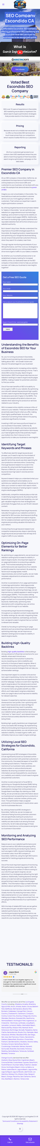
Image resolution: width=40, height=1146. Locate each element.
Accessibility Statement (28, 1121)
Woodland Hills (21, 1035)
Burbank (4, 1011)
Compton (29, 1013)
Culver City (11, 1016)
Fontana (4, 1044)
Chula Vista (28, 1039)
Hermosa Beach (7, 1020)
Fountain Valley (18, 1065)
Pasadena (28, 1030)
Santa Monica (12, 1032)
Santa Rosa (18, 1044)
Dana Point (33, 1062)
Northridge (14, 1030)
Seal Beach (9, 1079)
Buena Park (17, 1060)
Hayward (29, 1046)
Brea (10, 1060)
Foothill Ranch (6, 1065)
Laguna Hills (32, 1069)
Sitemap (20, 1123)
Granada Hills (20, 1018)
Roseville (13, 1049)
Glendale (4, 1018)
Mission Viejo (23, 1074)
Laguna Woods (18, 1072)
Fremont (4, 1042)
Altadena (18, 1004)
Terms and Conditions (10, 1121)
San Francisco (14, 1037)
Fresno (22, 1037)
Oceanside (15, 1046)
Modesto (23, 1042)
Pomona (28, 1049)
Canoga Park (21, 1011)
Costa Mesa (17, 1062)
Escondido (21, 1049)
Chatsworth (12, 1013)
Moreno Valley (33, 1042)
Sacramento (29, 1037)
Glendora (12, 1018)
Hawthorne (30, 1018)
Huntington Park (19, 1020)
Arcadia (25, 1004)
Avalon (24, 1006)
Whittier (13, 1035)
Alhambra (32, 1004)
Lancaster (5, 1025)
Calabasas (12, 1011)
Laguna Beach (22, 1069)
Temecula (22, 1051)
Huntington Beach (13, 1067)
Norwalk (21, 1030)
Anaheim (4, 1060)
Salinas (22, 1046)
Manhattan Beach (28, 1025)
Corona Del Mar (7, 1062)
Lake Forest (28, 1072)
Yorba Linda (24, 1079)
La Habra (28, 1067)
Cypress (26, 1062)
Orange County (7, 1058)
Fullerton (27, 1065)
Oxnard (11, 1044)
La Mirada (21, 1023)
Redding (4, 1051)
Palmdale (30, 1032)
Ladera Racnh (12, 1069)
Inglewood (30, 1020)
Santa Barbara (13, 1051)
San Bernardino (14, 1042)
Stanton (17, 1079)
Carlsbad (30, 1051)
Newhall (25, 1028)
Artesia (18, 1006)
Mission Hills (17, 1028)
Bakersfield (12, 1039)
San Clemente (25, 1076)
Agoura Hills (5, 1006)
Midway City (13, 1074)
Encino (34, 1016)
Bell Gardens (17, 1009)
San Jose (4, 1037)
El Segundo (27, 1016)
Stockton (20, 1039)
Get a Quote (20, 69)
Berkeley (4, 1053)
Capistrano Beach (27, 1060)
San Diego (31, 1035)
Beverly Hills (27, 1009)
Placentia (16, 1076)
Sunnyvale (5, 1049)
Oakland (4, 1039)
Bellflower (8, 1009)
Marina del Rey (6, 1028)
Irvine (23, 1067)
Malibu (19, 1025)
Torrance (11, 1053)
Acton (13, 1006)
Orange (9, 1076)
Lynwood (12, 1025)
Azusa (29, 1006)
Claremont (22, 1013)
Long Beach (30, 1023)
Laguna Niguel (6, 1072)
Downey (19, 1016)
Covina (4, 1016)
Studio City (22, 1032)
